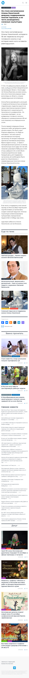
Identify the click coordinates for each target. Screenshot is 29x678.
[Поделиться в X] (14, 322)
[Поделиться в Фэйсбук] (2, 322)
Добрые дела (14, 308)
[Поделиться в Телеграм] (19, 322)
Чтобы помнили (6, 7)
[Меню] (26, 3)
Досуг (3, 548)
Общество (4, 384)
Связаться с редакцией (8, 661)
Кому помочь (5, 308)
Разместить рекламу (7, 663)
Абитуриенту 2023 (6, 356)
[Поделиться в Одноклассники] (10, 322)
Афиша (8, 548)
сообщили (8, 88)
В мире (10, 384)
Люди (13, 7)
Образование (15, 356)
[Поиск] (23, 3)
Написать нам (8, 326)
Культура (4, 641)
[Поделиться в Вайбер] (23, 322)
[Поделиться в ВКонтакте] (6, 322)
